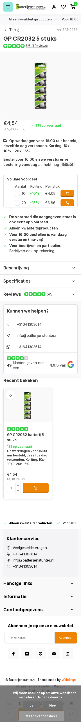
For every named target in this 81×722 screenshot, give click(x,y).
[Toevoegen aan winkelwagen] (36, 488)
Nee (52, 705)
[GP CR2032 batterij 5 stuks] (28, 405)
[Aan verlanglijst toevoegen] (10, 395)
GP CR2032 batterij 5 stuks (25, 437)
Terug (14, 29)
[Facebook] (13, 653)
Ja (31, 705)
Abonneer (66, 637)
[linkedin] (67, 653)
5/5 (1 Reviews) (37, 46)
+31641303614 (29, 324)
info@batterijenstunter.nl (37, 335)
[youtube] (54, 653)
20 (24, 202)
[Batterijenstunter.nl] (31, 7)
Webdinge (69, 680)
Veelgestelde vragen (30, 547)
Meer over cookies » (42, 716)
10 (23, 193)
